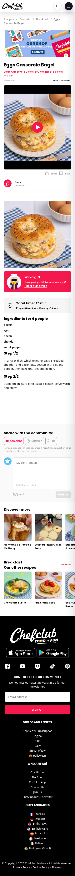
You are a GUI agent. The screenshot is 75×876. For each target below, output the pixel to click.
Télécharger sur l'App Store (20, 652)
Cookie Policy (40, 867)
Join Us (37, 792)
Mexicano (40, 838)
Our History (37, 772)
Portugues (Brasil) (40, 848)
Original (37, 736)
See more (66, 564)
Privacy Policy (21, 867)
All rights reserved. (61, 863)
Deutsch (40, 819)
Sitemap (57, 867)
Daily (37, 746)
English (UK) (39, 823)
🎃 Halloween (37, 755)
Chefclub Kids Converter (37, 797)
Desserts (25, 19)
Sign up (37, 710)
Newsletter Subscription (37, 731)
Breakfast (42, 19)
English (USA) (40, 828)
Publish (63, 494)
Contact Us (37, 787)
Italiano (39, 843)
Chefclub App (37, 782)
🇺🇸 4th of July (37, 750)
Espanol (40, 833)
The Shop (37, 777)
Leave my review (61, 80)
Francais (40, 814)
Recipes (9, 19)
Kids (37, 741)
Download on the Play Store (53, 652)
